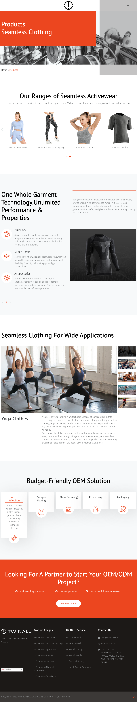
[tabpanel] (51, 130)
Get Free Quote (68, 604)
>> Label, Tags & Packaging (78, 667)
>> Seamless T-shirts (43, 655)
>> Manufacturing (74, 650)
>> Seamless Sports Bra (45, 650)
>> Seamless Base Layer (45, 676)
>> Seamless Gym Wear (45, 638)
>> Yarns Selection (74, 638)
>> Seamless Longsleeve (45, 661)
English (7, 669)
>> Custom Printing (75, 661)
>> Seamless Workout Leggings (48, 644)
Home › (5, 70)
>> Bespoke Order (74, 655)
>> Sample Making (74, 644)
